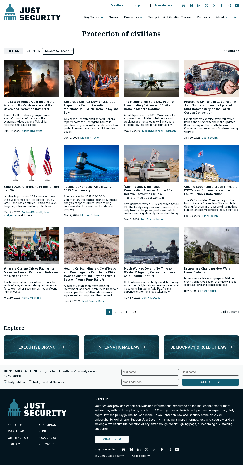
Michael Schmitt (32, 130)
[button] (236, 17)
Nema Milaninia (31, 297)
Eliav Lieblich (210, 215)
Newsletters (164, 5)
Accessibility (141, 456)
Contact (15, 444)
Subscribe (208, 382)
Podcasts (203, 17)
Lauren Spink (208, 290)
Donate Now (112, 439)
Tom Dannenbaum (152, 219)
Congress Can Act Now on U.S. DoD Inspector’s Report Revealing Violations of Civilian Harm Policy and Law (91, 107)
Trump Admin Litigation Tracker (169, 17)
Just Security (210, 137)
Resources (131, 17)
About (220, 17)
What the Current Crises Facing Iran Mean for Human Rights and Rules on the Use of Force (31, 272)
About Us (15, 425)
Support (140, 5)
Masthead (118, 5)
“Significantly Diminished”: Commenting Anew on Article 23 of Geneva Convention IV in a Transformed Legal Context (149, 192)
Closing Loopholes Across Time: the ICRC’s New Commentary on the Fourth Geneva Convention (210, 190)
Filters (13, 51)
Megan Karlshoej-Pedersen (159, 130)
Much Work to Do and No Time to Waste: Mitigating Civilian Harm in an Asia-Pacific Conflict (150, 272)
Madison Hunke (90, 137)
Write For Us (18, 438)
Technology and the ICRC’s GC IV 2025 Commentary (88, 188)
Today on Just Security (48, 382)
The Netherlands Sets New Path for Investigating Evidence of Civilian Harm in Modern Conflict (149, 105)
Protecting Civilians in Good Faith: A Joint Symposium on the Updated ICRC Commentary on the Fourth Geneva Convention (210, 107)
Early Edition (16, 382)
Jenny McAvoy (151, 297)
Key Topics (92, 17)
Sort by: (34, 51)
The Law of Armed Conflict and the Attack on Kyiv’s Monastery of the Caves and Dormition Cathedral (29, 105)
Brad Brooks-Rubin (93, 301)
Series (113, 17)
